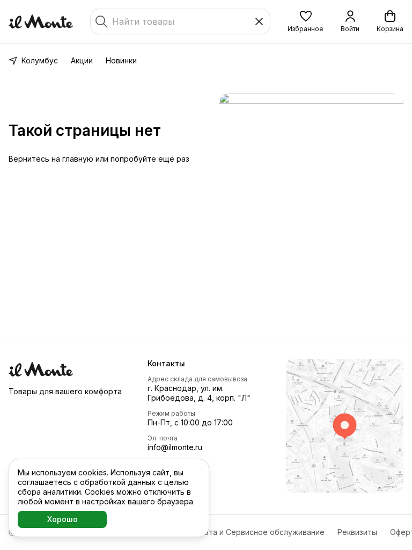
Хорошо (62, 519)
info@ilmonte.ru (175, 447)
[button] (305, 21)
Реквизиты (357, 532)
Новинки (121, 60)
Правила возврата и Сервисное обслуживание (237, 532)
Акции (82, 60)
